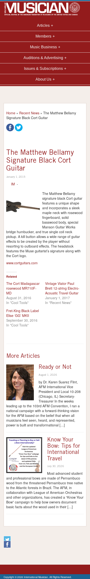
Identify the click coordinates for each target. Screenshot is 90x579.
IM (13, 184)
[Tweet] (19, 127)
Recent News (29, 112)
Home (10, 112)
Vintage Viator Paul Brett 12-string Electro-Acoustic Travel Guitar (62, 288)
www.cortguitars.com (22, 262)
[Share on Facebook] (10, 127)
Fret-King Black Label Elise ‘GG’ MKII (22, 313)
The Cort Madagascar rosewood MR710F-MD (23, 288)
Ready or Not (55, 367)
